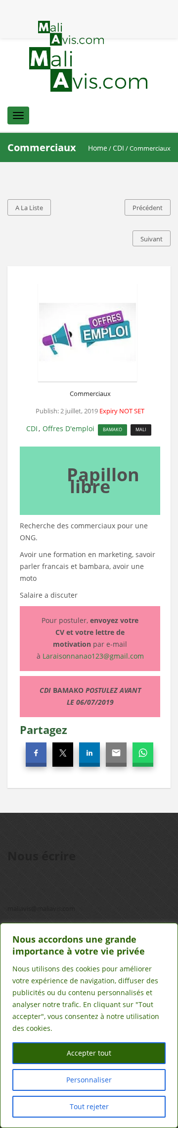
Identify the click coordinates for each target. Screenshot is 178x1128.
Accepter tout (89, 1053)
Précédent (148, 207)
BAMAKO (112, 429)
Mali (140, 429)
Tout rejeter (89, 1106)
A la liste (29, 207)
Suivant (151, 238)
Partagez (43, 729)
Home (97, 148)
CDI (118, 148)
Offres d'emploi (68, 428)
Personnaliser (89, 1079)
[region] (89, 1025)
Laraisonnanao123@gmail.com (93, 656)
